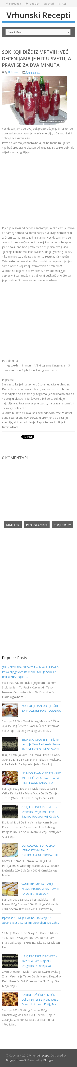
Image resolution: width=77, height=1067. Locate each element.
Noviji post (13, 525)
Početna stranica (37, 525)
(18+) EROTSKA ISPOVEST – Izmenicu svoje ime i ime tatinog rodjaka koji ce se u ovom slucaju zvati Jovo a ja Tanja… (40, 816)
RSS (64, 3)
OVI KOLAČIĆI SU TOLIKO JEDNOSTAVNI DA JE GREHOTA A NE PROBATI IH (40, 850)
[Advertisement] (35, 187)
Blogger (48, 1060)
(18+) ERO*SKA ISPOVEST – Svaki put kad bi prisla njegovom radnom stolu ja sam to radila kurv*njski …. (30, 672)
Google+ (34, 3)
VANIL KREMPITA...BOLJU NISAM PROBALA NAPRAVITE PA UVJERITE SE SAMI (41, 888)
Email (51, 3)
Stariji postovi (62, 525)
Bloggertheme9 (16, 1060)
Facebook (15, 3)
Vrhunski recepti (39, 15)
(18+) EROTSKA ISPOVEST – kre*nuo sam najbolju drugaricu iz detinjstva (39, 961)
